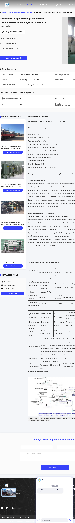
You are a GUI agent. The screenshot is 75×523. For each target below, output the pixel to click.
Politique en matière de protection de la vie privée (16, 517)
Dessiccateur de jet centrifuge (23, 12)
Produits (30, 5)
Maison (19, 5)
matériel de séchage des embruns (50, 418)
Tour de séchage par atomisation (39, 420)
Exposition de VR (42, 5)
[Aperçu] (7, 4)
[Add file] (39, 520)
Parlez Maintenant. (12, 58)
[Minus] (70, 480)
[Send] (70, 520)
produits (10, 12)
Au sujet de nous (56, 5)
